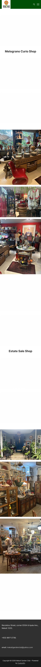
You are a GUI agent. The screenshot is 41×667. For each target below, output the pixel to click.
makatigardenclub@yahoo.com (20, 647)
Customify (21, 663)
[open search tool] (34, 4)
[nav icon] (38, 4)
